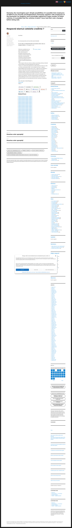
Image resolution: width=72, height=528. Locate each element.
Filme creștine (53, 135)
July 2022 (52, 329)
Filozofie (53, 172)
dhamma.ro (53, 492)
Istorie (52, 138)
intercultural (12, 39)
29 (51, 378)
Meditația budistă (54, 117)
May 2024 (53, 308)
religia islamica (11, 43)
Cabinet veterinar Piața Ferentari (56, 475)
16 (53, 374)
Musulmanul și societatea (55, 217)
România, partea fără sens (55, 248)
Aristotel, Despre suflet (55, 174)
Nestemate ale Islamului (55, 218)
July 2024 (52, 306)
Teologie (52, 150)
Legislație (53, 237)
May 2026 (53, 289)
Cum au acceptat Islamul (55, 208)
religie (8, 44)
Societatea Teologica (54, 494)
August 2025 (53, 293)
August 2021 (53, 336)
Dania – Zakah (53, 209)
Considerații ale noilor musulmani (56, 204)
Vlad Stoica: (53, 244)
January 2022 (53, 334)
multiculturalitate (9, 41)
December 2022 (53, 324)
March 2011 (53, 357)
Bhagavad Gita (53, 187)
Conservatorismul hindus (55, 189)
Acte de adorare (53, 202)
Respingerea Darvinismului (55, 226)
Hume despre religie (54, 177)
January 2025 (53, 300)
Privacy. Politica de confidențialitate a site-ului (43, 272)
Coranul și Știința (54, 206)
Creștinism (53, 124)
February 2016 (53, 352)
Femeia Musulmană (54, 215)
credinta (8, 39)
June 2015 (53, 354)
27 (62, 376)
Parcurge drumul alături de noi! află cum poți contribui (58, 48)
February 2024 (53, 311)
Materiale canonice (54, 160)
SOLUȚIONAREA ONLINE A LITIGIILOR (14, 152)
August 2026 (53, 287)
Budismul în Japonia (54, 115)
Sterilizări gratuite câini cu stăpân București (57, 470)
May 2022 (53, 331)
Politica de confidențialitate (14, 150)
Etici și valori (53, 211)
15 (51, 374)
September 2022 (54, 327)
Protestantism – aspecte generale (56, 148)
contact (53, 65)
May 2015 (52, 355)
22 (51, 376)
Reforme (52, 149)
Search (52, 29)
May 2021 (52, 337)
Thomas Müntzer (54, 151)
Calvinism (53, 133)
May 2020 (53, 341)
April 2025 (53, 297)
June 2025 (53, 295)
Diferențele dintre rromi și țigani (56, 93)
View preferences (49, 269)
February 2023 (53, 322)
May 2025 (53, 296)
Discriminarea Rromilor (55, 94)
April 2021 (53, 338)
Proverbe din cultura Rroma (55, 100)
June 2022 (53, 330)
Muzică (52, 99)
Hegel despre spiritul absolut (55, 176)
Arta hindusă (53, 186)
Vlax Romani (53, 108)
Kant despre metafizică (55, 178)
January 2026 (53, 290)
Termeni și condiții (26, 150)
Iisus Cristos (53, 137)
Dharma (52, 190)
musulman (8, 42)
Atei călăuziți (53, 203)
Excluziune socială (54, 95)
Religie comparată (55, 253)
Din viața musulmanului (55, 210)
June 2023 (53, 319)
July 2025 (52, 294)
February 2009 (53, 359)
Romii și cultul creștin (54, 101)
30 (53, 378)
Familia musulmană (54, 213)
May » (62, 380)
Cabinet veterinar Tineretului (55, 480)
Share (52, 430)
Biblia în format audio (54, 129)
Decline (36, 269)
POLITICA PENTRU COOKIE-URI (37, 150)
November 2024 (53, 302)
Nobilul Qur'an (53, 219)
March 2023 (53, 321)
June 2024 (53, 307)
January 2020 (53, 343)
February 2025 (53, 299)
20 (62, 374)
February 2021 (53, 340)
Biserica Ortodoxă (54, 132)
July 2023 (52, 318)
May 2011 (52, 356)
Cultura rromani (53, 92)
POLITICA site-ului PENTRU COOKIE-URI (58, 399)
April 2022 (53, 332)
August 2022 (53, 328)
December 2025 (53, 291)
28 (64, 376)
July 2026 (52, 288)
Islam (26, 26)
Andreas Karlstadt (54, 128)
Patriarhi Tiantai (54, 118)
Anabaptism (53, 127)
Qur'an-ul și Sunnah (54, 225)
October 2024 (53, 303)
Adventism (53, 126)
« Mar (54, 380)
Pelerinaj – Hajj (53, 221)
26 (60, 376)
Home (22, 26)
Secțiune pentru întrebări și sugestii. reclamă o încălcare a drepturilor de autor (58, 387)
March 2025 (53, 298)
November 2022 (53, 325)
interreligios (8, 40)
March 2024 (53, 310)
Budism (52, 113)
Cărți (52, 89)
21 (64, 374)
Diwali (52, 191)
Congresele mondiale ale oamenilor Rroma (58, 90)
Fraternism (53, 156)
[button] (55, 255)
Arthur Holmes (53, 175)
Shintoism (53, 278)
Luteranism (53, 141)
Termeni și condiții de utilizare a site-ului (58, 396)
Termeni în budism (54, 119)
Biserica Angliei (53, 130)
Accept (22, 269)
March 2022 (53, 333)
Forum (52, 43)
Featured (52, 214)
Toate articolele (54, 165)
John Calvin (53, 140)
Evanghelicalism (54, 134)
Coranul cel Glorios (54, 205)
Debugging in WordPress (25, 3)
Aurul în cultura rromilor (55, 88)
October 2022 (53, 326)
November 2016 (53, 351)
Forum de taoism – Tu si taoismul (56, 493)
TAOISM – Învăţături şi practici (56, 495)
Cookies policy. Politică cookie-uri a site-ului (28, 272)
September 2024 (54, 304)
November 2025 (53, 292)
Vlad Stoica (8, 35)
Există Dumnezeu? (54, 212)
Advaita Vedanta (53, 185)
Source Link (20, 82)
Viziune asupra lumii (32, 26)
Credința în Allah (54, 207)
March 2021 (53, 339)
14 (64, 372)
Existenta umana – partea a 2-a (56, 78)
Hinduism (53, 183)
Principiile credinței (54, 223)
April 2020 (53, 342)
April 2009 (53, 358)
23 (53, 376)
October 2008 (53, 360)
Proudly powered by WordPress (21, 523)
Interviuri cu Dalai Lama (55, 116)
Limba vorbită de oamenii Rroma (56, 96)
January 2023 (53, 323)
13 (62, 372)
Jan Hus (52, 139)
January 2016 (53, 353)
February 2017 (53, 350)
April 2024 (53, 309)
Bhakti (52, 188)
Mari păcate (53, 216)
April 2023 (53, 320)
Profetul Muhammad (54, 224)
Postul (52, 222)
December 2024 (53, 301)
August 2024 (53, 305)
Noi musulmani (53, 220)
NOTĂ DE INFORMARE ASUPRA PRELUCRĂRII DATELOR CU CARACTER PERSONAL (58, 405)
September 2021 (53, 335)
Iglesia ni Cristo (53, 136)
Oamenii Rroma (54, 86)
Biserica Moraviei (54, 131)
